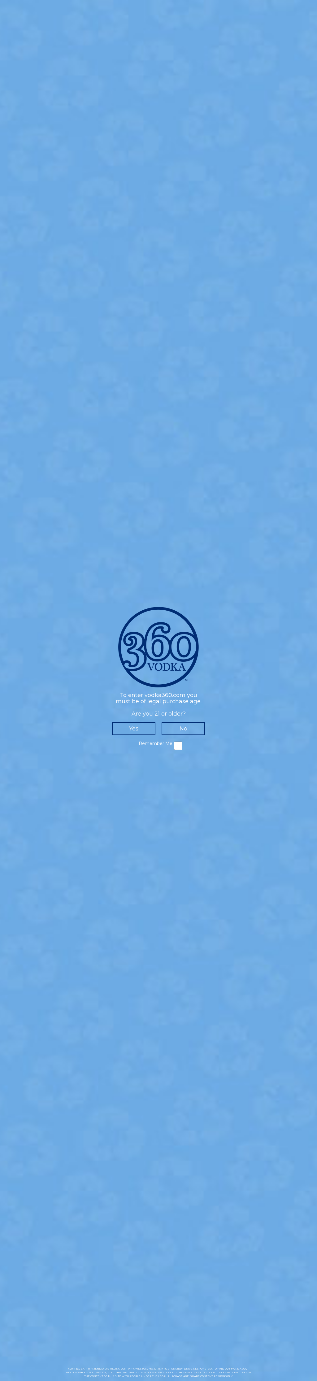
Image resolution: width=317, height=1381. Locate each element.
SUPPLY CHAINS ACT (204, 1372)
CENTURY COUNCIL (134, 1372)
